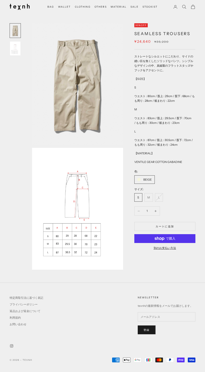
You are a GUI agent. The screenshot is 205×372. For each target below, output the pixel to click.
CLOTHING (82, 6)
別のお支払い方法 (165, 248)
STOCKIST (150, 6)
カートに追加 (165, 226)
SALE (135, 6)
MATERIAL (119, 6)
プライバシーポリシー (24, 304)
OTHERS (100, 6)
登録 (147, 329)
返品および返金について (25, 311)
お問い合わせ (18, 324)
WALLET (64, 6)
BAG (50, 6)
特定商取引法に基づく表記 (26, 298)
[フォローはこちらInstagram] (12, 346)
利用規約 (15, 317)
